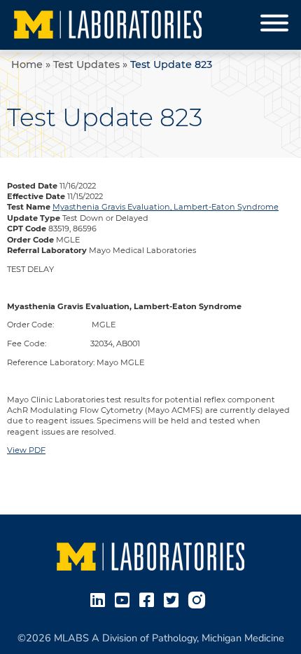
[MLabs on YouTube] (125, 599)
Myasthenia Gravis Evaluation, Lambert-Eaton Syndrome (165, 207)
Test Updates (86, 64)
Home (27, 64)
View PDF (26, 450)
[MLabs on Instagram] (199, 599)
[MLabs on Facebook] (149, 599)
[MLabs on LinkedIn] (100, 599)
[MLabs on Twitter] (174, 599)
